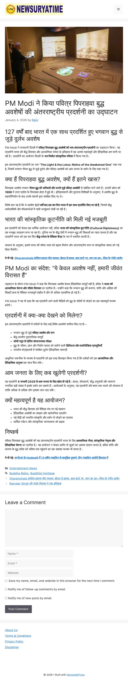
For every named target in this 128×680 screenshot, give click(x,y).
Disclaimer (12, 647)
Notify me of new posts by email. (30, 598)
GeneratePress (76, 674)
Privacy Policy (14, 641)
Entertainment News (23, 468)
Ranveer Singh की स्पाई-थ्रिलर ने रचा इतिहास (35, 483)
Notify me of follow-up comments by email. (37, 589)
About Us (11, 630)
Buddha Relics (19, 473)
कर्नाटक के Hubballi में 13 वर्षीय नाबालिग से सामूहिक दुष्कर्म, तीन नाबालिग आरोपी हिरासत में (61, 457)
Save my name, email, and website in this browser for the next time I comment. (62, 580)
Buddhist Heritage (42, 473)
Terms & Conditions (18, 635)
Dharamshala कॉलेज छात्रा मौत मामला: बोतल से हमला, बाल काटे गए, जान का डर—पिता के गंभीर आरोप (68, 258)
